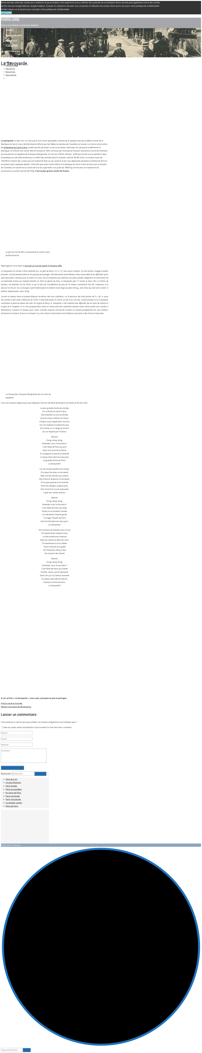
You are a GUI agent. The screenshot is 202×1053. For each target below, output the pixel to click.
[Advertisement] (54, 86)
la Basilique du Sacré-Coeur (15, 147)
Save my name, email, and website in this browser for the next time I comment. (37, 727)
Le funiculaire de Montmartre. (16, 707)
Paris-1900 (10, 19)
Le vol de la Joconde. (11, 703)
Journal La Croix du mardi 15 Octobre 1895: (43, 265)
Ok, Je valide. (6, 12)
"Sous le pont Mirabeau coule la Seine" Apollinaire (19, 25)
